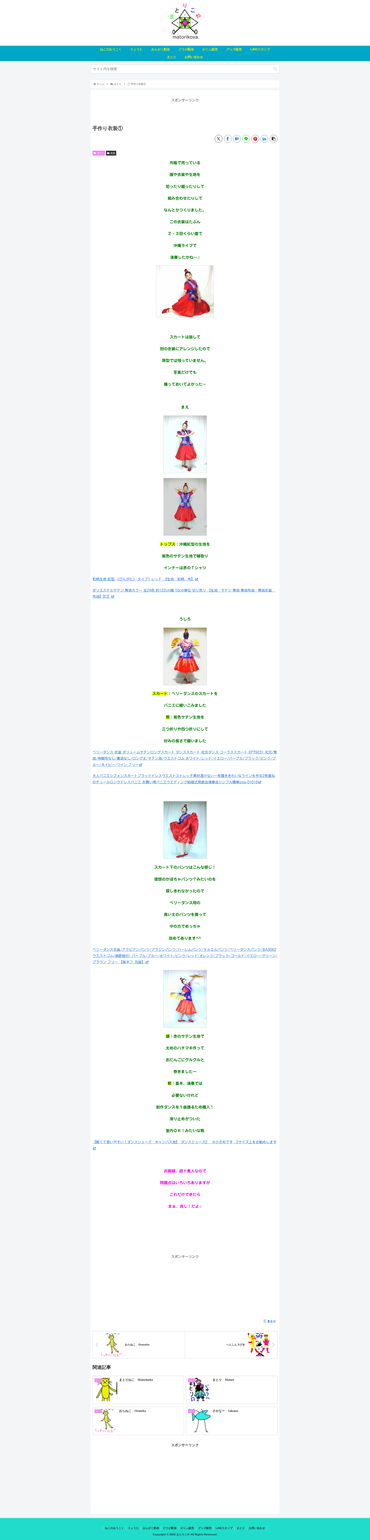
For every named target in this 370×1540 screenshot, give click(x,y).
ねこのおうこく (114, 1528)
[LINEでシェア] (246, 139)
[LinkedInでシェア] (264, 139)
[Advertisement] (185, 112)
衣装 (112, 153)
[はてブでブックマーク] (237, 139)
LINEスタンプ (224, 1528)
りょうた (133, 1528)
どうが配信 (170, 1528)
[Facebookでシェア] (228, 139)
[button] (275, 69)
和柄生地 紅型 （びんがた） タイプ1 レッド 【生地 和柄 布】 (143, 579)
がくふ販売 (187, 1528)
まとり (100, 153)
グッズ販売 (205, 1528)
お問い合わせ (257, 1528)
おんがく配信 (151, 1528)
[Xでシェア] (218, 139)
